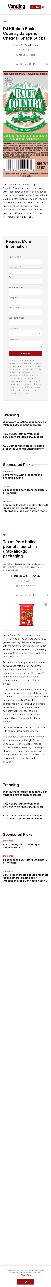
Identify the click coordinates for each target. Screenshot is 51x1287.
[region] (25, 1276)
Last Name (15, 267)
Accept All (25, 1282)
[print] (47, 64)
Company (13, 297)
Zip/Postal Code (16, 318)
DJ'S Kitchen (31, 45)
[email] (34, 64)
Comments (14, 339)
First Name (15, 257)
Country (13, 328)
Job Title (14, 307)
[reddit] (30, 64)
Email (12, 277)
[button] (5, 7)
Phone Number (16, 287)
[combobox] (25, 333)
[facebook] (16, 64)
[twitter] (25, 64)
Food (5, 22)
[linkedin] (21, 64)
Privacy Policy (26, 1275)
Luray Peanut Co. (31, 576)
